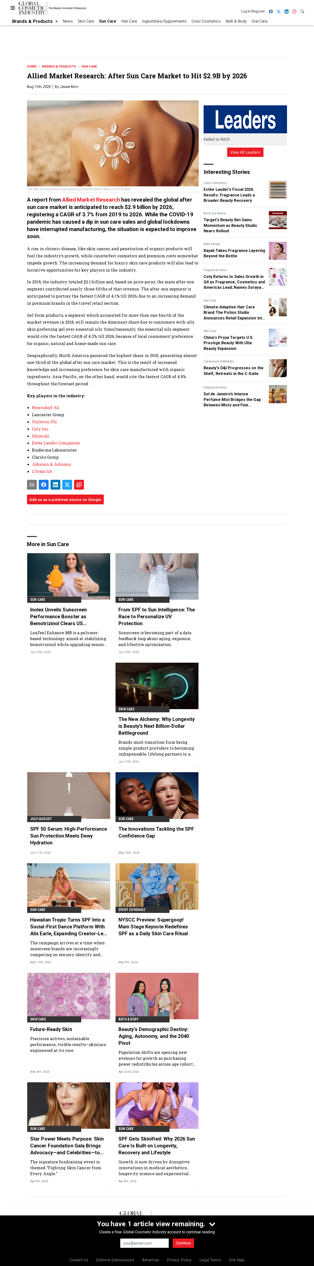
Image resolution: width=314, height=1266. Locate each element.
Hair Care (210, 300)
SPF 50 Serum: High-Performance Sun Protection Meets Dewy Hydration (68, 836)
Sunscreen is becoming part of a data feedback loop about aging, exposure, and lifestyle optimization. (155, 638)
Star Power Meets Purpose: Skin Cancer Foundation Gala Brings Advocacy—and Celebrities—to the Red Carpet (67, 1146)
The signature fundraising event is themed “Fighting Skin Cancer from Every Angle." (65, 1167)
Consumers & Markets (219, 361)
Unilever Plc (44, 421)
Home (31, 66)
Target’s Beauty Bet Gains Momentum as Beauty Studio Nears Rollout (230, 225)
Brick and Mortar (215, 213)
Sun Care (89, 66)
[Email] (32, 485)
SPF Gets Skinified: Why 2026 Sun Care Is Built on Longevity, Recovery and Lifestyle (156, 1146)
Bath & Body (212, 244)
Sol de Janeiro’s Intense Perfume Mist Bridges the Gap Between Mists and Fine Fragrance (232, 400)
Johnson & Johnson (51, 464)
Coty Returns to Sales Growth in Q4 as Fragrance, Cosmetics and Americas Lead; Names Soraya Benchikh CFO (234, 282)
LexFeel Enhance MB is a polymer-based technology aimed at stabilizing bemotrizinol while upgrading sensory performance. (68, 638)
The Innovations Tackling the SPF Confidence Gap (156, 832)
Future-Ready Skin (51, 1029)
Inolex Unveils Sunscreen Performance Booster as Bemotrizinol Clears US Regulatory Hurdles (58, 617)
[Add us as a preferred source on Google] (79, 485)
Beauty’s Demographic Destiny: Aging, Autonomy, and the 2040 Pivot (153, 1036)
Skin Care (210, 331)
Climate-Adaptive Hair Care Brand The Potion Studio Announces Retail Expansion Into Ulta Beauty (234, 313)
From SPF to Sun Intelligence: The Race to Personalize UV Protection (156, 616)
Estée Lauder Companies (56, 442)
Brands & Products (59, 66)
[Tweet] (67, 485)
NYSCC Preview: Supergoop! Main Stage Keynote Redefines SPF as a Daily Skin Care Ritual (153, 926)
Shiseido (40, 436)
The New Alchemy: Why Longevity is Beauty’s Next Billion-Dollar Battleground (156, 726)
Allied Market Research (91, 200)
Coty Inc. (41, 428)
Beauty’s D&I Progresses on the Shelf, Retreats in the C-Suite (233, 371)
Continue (183, 1243)
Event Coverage (131, 910)
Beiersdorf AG (45, 407)
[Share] (44, 485)
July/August (41, 819)
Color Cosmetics (215, 183)
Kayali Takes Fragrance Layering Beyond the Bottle (234, 253)
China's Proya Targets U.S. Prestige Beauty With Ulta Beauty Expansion (229, 343)
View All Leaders (245, 152)
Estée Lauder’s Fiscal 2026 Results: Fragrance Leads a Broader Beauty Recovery (229, 195)
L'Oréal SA (42, 471)
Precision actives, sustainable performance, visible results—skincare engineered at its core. (68, 1044)
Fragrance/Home (215, 270)
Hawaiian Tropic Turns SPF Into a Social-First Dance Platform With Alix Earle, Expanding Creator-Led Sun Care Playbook (68, 927)
